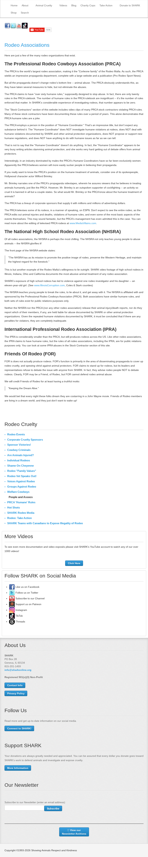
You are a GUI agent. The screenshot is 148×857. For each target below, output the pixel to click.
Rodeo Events (16, 434)
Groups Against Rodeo (21, 486)
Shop (14, 12)
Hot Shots (13, 507)
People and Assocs (21, 497)
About (25, 5)
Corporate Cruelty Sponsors (25, 439)
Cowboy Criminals (19, 449)
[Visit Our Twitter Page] (12, 592)
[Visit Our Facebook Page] (12, 586)
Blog (73, 5)
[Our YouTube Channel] (12, 598)
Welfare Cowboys (18, 491)
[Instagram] (12, 610)
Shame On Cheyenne (20, 465)
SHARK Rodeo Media (20, 512)
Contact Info (15, 685)
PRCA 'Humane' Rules (21, 502)
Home (14, 5)
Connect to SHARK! (19, 728)
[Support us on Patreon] (12, 604)
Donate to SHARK (130, 5)
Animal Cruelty (44, 5)
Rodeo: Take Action (19, 518)
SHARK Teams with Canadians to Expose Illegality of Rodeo (45, 523)
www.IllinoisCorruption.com (49, 285)
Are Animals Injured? (20, 455)
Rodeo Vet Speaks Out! (21, 476)
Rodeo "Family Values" (21, 470)
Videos (63, 5)
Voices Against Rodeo (21, 481)
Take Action (105, 5)
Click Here (74, 563)
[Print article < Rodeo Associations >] (142, 55)
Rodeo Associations (27, 45)
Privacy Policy (16, 693)
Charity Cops (87, 5)
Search (25, 12)
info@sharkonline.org (18, 669)
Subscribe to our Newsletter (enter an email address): (35, 802)
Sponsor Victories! (19, 444)
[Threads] (12, 621)
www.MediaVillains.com (83, 223)
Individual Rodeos (18, 460)
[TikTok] (12, 615)
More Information (17, 768)
